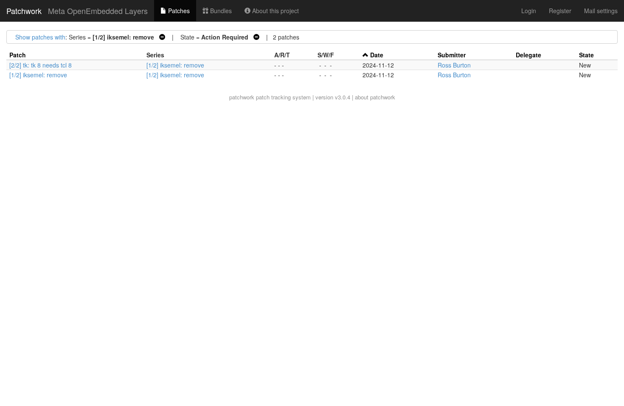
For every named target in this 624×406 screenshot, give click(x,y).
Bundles (220, 10)
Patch (17, 55)
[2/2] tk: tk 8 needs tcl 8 (40, 65)
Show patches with (40, 37)
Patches (178, 10)
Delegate (528, 55)
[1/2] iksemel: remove (175, 65)
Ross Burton (454, 65)
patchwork (241, 97)
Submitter (452, 55)
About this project (274, 10)
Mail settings (601, 10)
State (586, 55)
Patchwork (24, 10)
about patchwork (375, 97)
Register (560, 10)
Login (528, 10)
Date (376, 55)
